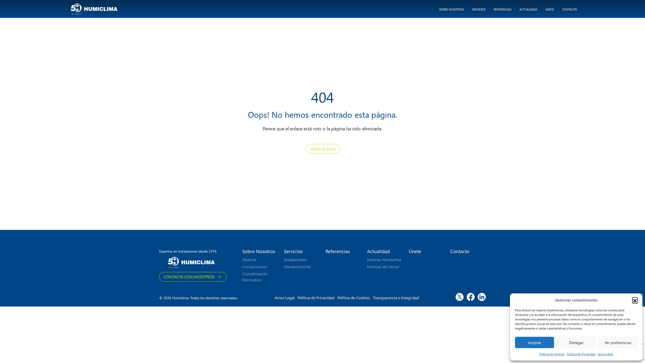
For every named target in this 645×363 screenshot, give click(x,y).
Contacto (569, 9)
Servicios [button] (479, 9)
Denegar (576, 342)
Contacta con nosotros (189, 276)
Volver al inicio (322, 148)
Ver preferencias (617, 342)
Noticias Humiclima (384, 259)
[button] (634, 299)
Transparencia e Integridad (396, 297)
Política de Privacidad (581, 354)
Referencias (502, 9)
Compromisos (254, 266)
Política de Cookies (551, 354)
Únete (549, 9)
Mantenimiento (297, 266)
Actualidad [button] (528, 9)
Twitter (460, 295)
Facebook (471, 295)
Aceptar (534, 342)
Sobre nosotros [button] (451, 9)
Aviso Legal (605, 354)
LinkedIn (482, 295)
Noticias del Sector (383, 266)
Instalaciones (295, 259)
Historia (249, 259)
